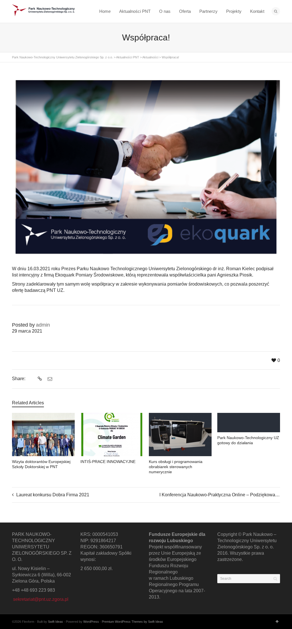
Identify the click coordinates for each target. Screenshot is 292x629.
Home (105, 11)
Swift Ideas (55, 621)
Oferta (185, 11)
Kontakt (257, 11)
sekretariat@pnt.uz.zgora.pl (40, 599)
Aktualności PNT (135, 11)
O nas (165, 11)
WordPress (91, 621)
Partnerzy (208, 11)
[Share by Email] (49, 379)
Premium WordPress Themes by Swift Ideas (132, 621)
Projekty (234, 11)
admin (43, 325)
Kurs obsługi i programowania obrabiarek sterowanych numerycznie (175, 466)
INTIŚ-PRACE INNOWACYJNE (107, 461)
